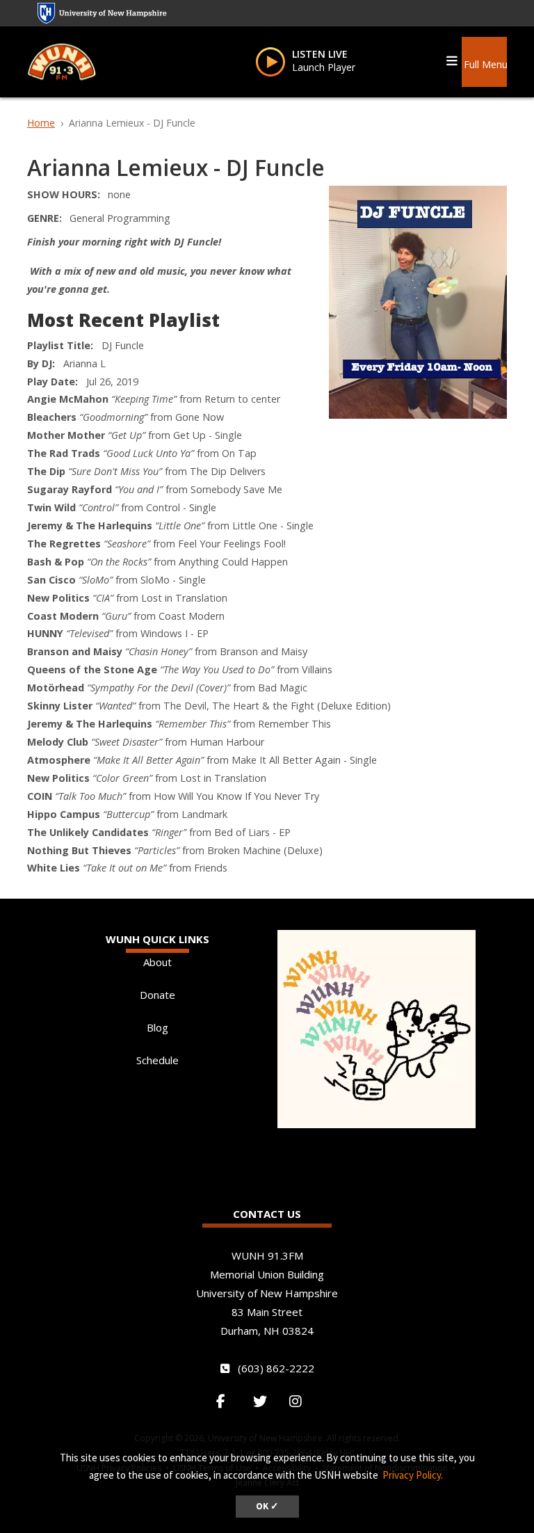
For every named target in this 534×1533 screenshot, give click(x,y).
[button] (484, 59)
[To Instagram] (302, 1401)
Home (41, 122)
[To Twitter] (265, 1401)
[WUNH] (62, 60)
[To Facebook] (228, 1401)
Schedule (157, 1060)
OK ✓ (267, 1506)
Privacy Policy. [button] (412, 1475)
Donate (157, 995)
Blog (157, 1027)
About (157, 962)
